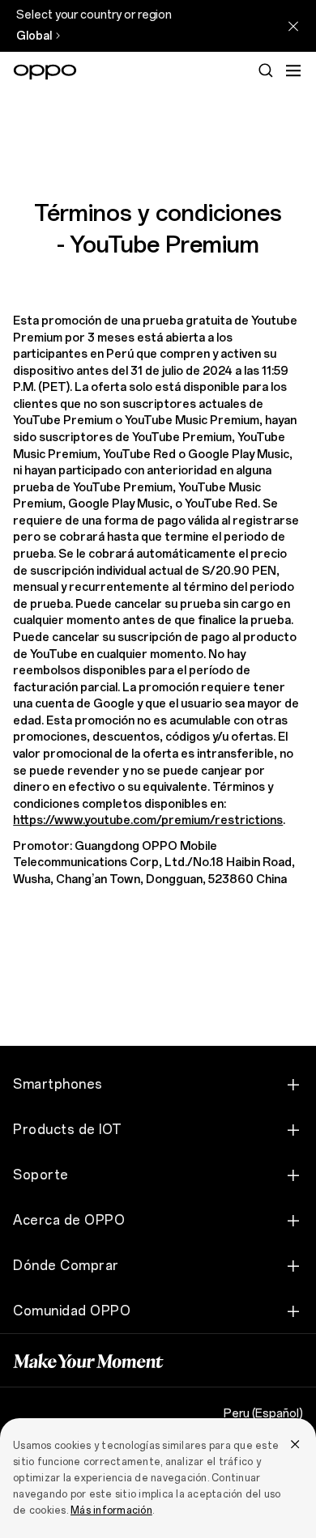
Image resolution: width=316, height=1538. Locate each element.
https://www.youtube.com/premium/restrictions (148, 820)
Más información (111, 1510)
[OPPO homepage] (45, 72)
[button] (293, 70)
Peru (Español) (263, 1414)
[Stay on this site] (293, 25)
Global (34, 36)
